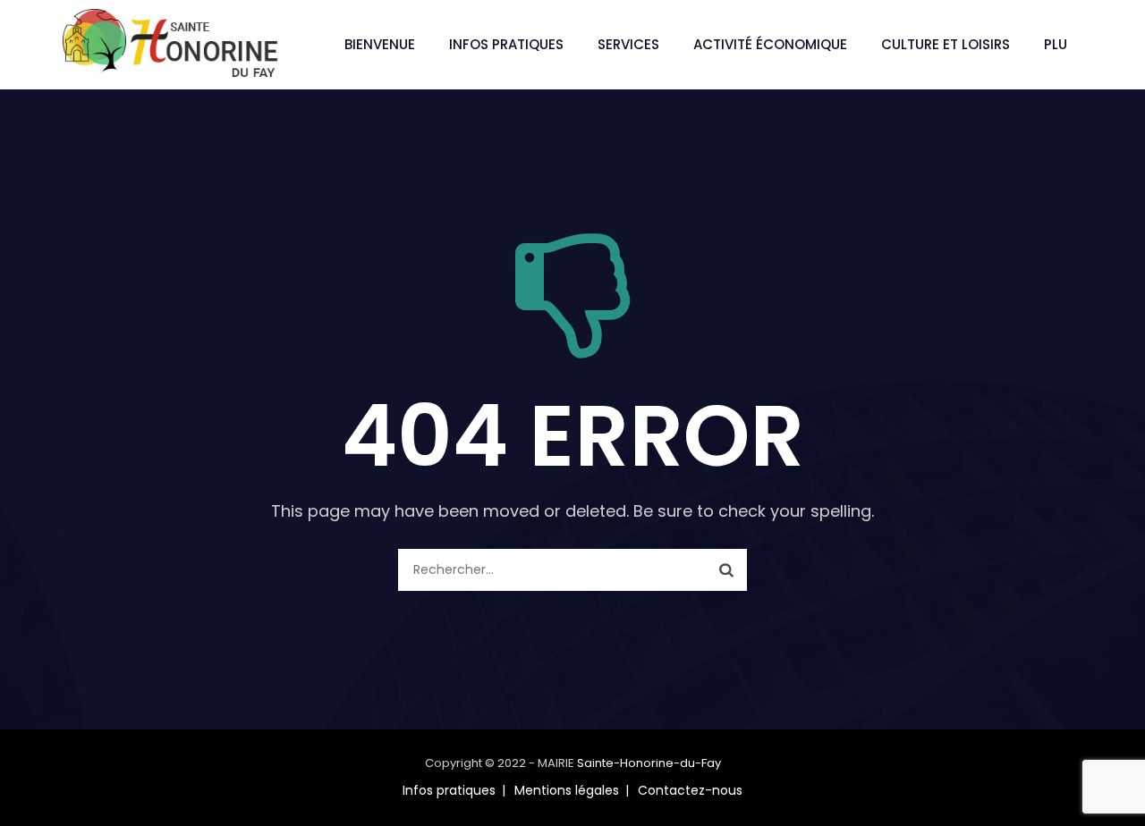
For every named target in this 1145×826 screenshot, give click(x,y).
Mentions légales (566, 790)
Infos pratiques (506, 44)
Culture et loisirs (945, 44)
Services (628, 44)
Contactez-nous (690, 790)
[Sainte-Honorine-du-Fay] (170, 44)
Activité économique (770, 44)
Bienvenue (379, 44)
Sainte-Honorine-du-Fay (649, 762)
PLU (1055, 44)
